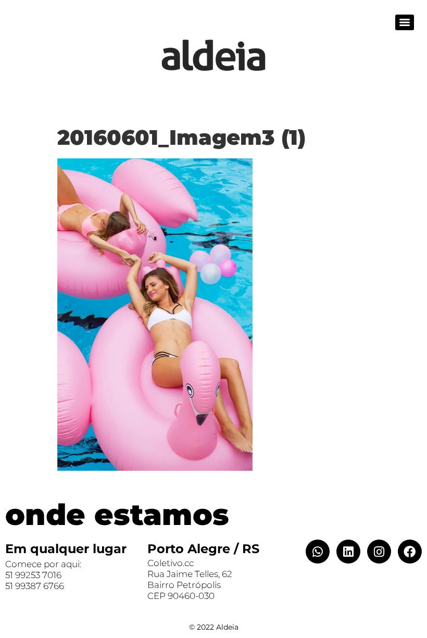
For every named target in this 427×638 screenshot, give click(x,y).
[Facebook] (410, 552)
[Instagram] (379, 552)
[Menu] (404, 22)
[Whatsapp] (318, 552)
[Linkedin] (348, 552)
